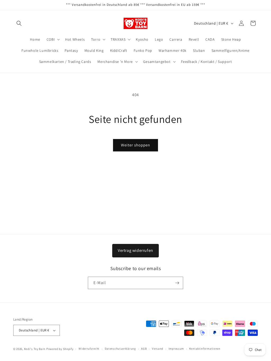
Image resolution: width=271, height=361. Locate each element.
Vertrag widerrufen (135, 250)
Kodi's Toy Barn (35, 349)
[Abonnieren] (177, 283)
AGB (144, 348)
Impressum (176, 348)
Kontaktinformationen (204, 348)
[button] (19, 23)
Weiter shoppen (135, 144)
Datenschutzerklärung (120, 348)
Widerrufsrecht (89, 348)
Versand (157, 348)
